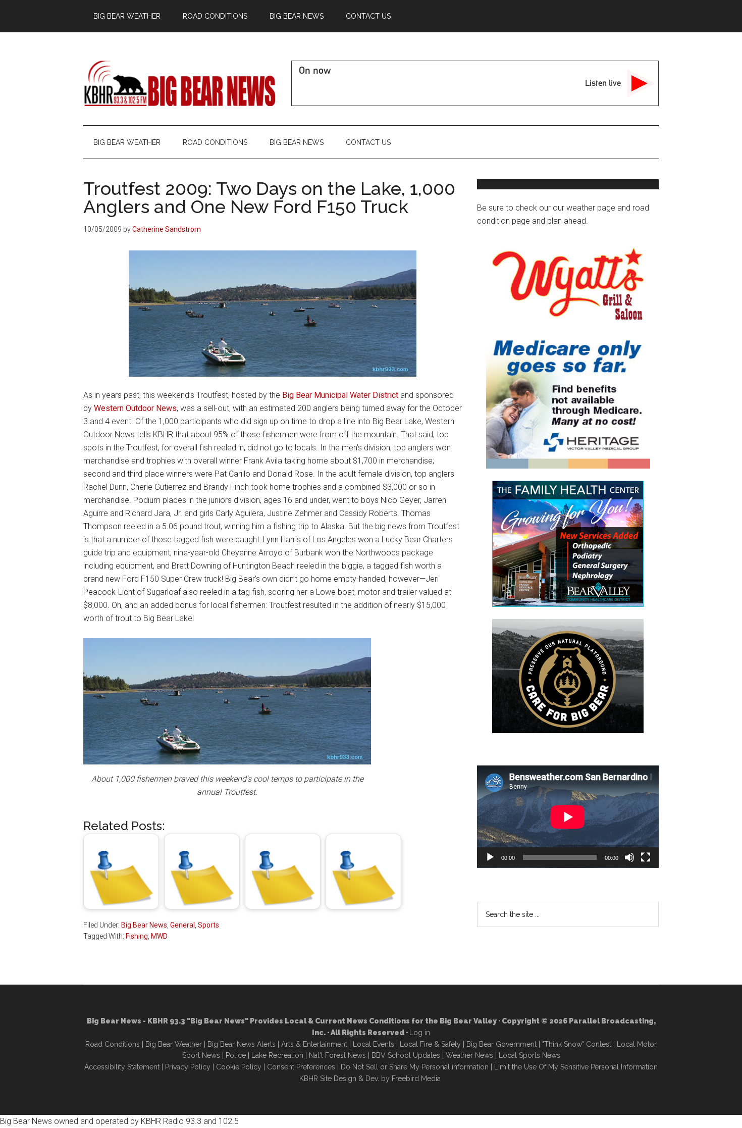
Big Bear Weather (173, 1044)
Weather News (469, 1055)
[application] (568, 816)
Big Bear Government (501, 1044)
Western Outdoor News (135, 408)
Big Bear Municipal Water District (340, 395)
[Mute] (629, 857)
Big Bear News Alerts (241, 1044)
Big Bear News (144, 925)
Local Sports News (529, 1055)
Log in (419, 1033)
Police (236, 1055)
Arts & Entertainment (314, 1044)
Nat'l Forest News (337, 1055)
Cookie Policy (238, 1067)
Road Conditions (112, 1044)
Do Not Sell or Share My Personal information (415, 1067)
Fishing (137, 936)
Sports (208, 925)
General (182, 925)
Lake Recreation (277, 1055)
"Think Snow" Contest (576, 1044)
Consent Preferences (301, 1067)
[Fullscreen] (646, 857)
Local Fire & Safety (430, 1044)
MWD (159, 936)
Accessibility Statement (122, 1067)
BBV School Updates (406, 1055)
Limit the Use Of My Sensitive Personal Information (576, 1067)
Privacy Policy (187, 1067)
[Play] (490, 857)
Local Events (373, 1044)
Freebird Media (416, 1078)
